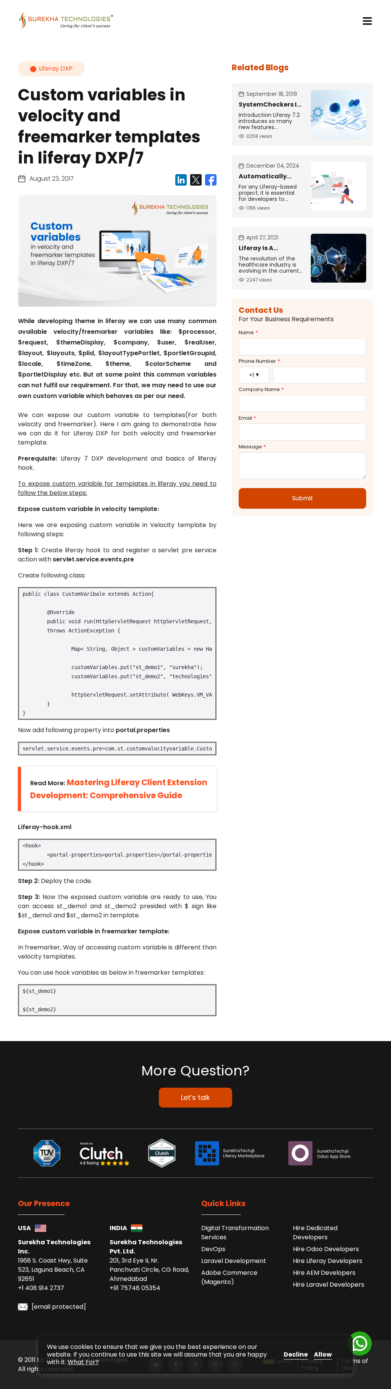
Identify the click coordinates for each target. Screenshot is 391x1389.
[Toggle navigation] (367, 21)
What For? (83, 1362)
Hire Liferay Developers (327, 1260)
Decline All (296, 1355)
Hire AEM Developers (324, 1272)
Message (252, 447)
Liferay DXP (56, 68)
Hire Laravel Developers (328, 1284)
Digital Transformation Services (235, 1233)
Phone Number (259, 361)
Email (247, 418)
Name (248, 333)
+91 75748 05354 (135, 1288)
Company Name (261, 389)
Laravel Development (233, 1260)
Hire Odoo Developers (326, 1249)
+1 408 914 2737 (41, 1288)
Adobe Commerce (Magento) (229, 1277)
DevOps (213, 1249)
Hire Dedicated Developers (315, 1233)
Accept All (323, 1355)
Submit (302, 498)
